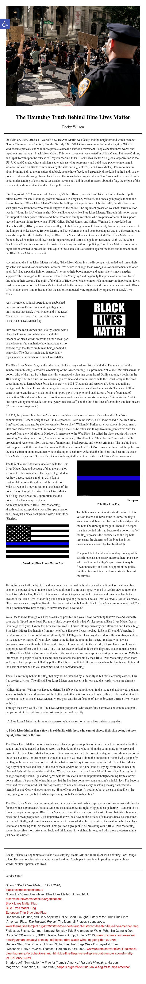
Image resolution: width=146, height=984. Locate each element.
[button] (5, 24)
